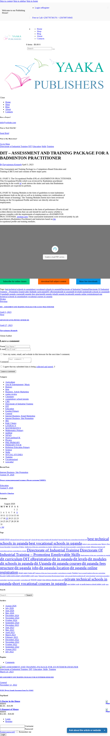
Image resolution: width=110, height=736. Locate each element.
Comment (4, 362)
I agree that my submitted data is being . (29, 367)
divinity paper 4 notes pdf (27, 573)
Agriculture (10, 382)
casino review (11, 394)
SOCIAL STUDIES (14, 454)
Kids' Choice (10, 423)
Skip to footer (32, 1)
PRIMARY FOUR (13, 445)
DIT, (31, 669)
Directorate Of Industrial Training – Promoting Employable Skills (51, 552)
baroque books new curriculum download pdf (72, 539)
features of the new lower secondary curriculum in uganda (53, 573)
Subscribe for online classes (14, 281)
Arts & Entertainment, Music (17, 384)
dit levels (76, 292)
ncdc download (91, 576)
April (10, 632)
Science (8, 450)
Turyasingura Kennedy (9, 331)
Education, (38, 669)
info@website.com (8, 122)
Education (36, 146)
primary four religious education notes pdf (50, 580)
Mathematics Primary (14, 430)
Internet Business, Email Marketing (20, 416)
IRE (7, 421)
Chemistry (9, 396)
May (9, 613)
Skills (44, 146)
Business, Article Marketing (17, 392)
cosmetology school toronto (17, 399)
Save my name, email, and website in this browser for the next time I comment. (36, 354)
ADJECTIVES (5, 539)
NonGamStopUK (12, 438)
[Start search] (54, 49)
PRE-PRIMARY (12, 442)
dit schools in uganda (98, 292)
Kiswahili (3, 576)
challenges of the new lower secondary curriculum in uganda (71, 547)
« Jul (2, 527)
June (9, 611)
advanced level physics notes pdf (20, 539)
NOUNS (34, 580)
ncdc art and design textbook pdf (75, 576)
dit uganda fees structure (32, 294)
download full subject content (53, 281)
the (54, 219)
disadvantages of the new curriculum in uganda (95, 555)
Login (7, 719)
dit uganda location (64, 294)
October (11, 620)
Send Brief (4, 133)
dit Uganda (42, 563)
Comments (9, 662)
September (12, 623)
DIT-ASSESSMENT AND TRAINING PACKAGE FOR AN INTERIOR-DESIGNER (27, 677)
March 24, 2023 (7, 672)
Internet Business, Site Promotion (19, 418)
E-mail (3, 349)
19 (7, 518)
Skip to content (6, 1)
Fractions (75, 573)
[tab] (57, 662)
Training (50, 146)
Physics (8, 440)
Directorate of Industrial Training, (14, 669)
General (8, 413)
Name (2, 346)
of (20, 183)
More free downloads (88, 281)
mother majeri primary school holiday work (20, 576)
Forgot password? (7, 732)
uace (107, 584)
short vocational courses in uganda (37, 296)
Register (8, 721)
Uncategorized (11, 459)
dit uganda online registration (84, 294)
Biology (8, 387)
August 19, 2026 (7, 475)
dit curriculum (40, 292)
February (11, 637)
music (36, 576)
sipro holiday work (73, 584)
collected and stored (44, 367)
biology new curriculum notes (91, 544)
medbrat (8, 433)
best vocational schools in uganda (46, 289)
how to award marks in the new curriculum (91, 573)
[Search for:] (12, 595)
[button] (3, 299)
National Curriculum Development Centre (51, 576)
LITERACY (10, 425)
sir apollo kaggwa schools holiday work (92, 584)
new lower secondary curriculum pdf (18, 580)
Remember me (24, 732)
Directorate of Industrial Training (14, 146)
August (10, 606)
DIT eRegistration (53, 292)
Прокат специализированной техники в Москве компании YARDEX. (23, 480)
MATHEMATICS (13, 428)
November (12, 618)
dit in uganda (66, 292)
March (10, 635)
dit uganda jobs (49, 294)
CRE (7, 401)
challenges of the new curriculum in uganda (38, 547)
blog (7, 389)
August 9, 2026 (6, 488)
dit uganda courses (14, 294)
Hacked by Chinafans (7, 493)
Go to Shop (5, 144)
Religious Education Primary (17, 447)
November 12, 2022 (8, 685)
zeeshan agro (22, 217)
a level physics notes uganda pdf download (44, 539)
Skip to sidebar (19, 1)
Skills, (46, 669)
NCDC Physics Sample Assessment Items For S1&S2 (16, 690)
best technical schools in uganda (18, 289)
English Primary (12, 411)
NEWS (8, 435)
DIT (30, 146)
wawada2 (9, 462)
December (12, 615)
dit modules (84, 292)
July (9, 608)
